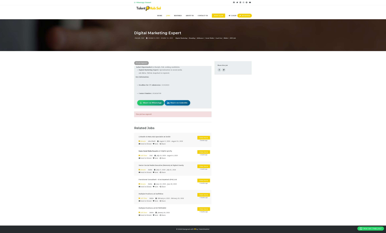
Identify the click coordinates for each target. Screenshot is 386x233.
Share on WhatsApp (152, 103)
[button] (370, 229)
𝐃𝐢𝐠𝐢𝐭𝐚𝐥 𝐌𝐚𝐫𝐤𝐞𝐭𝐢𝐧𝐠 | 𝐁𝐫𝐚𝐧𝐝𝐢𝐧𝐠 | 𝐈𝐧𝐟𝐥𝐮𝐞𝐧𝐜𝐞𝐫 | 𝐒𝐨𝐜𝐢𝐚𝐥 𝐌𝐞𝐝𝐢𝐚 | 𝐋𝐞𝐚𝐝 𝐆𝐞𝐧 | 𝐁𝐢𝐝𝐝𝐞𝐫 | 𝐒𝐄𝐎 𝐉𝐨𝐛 (205, 38)
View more (203, 138)
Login (233, 15)
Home (159, 15)
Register (245, 15)
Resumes (178, 15)
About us (190, 15)
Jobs (168, 15)
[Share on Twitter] (223, 70)
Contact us (203, 15)
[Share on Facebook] (219, 70)
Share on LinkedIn (179, 103)
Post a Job (218, 15)
